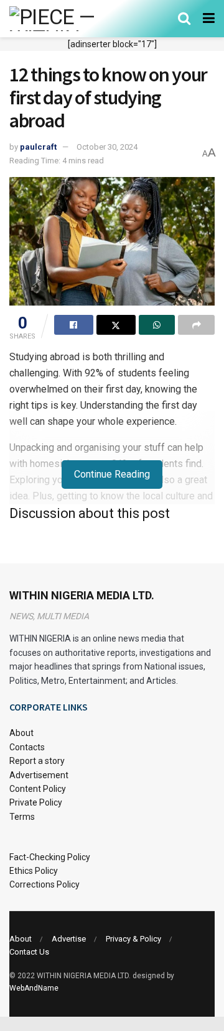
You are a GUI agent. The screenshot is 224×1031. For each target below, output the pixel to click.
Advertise (69, 938)
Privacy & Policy (133, 938)
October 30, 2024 (107, 147)
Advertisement (38, 775)
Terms (22, 817)
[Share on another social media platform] (196, 325)
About (21, 733)
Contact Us (29, 951)
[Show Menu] (209, 18)
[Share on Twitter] (116, 325)
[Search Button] (184, 18)
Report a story (37, 761)
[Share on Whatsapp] (157, 325)
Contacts (27, 747)
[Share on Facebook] (73, 325)
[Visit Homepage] (70, 18)
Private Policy (35, 802)
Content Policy (37, 789)
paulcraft (38, 147)
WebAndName (33, 988)
